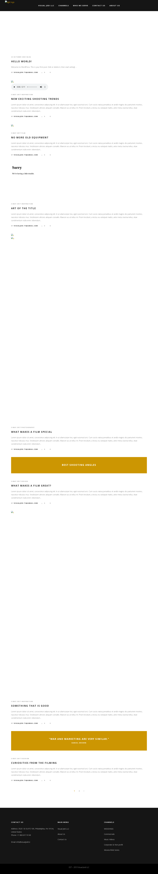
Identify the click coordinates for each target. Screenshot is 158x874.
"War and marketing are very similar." (79, 739)
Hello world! (21, 61)
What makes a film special (31, 432)
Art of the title (23, 208)
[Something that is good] (79, 603)
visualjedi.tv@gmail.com (26, 72)
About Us (61, 834)
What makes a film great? (31, 485)
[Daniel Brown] (79, 740)
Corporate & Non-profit (113, 845)
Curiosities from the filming (34, 763)
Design (24, 481)
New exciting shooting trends (35, 99)
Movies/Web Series (111, 850)
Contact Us (62, 839)
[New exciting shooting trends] (12, 82)
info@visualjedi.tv (23, 842)
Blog (29, 57)
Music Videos (109, 839)
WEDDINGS (108, 829)
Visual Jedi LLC (63, 829)
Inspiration (27, 94)
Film (23, 133)
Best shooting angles (79, 465)
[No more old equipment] (12, 126)
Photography (28, 427)
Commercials (109, 834)
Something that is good (30, 705)
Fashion (25, 758)
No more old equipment (30, 137)
